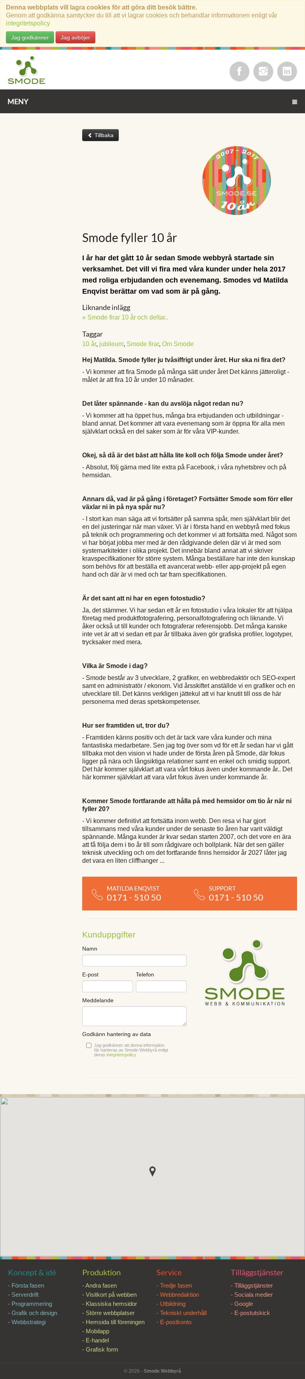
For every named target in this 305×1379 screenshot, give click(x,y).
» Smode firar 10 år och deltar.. (125, 317)
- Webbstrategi (27, 1322)
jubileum (111, 344)
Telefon (145, 974)
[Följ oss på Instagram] (263, 71)
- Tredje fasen (174, 1285)
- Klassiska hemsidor (109, 1303)
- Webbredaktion (177, 1294)
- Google (242, 1303)
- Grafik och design (32, 1312)
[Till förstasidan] (27, 70)
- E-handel (95, 1340)
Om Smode (178, 344)
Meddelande (98, 1000)
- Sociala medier (252, 1294)
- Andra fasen (99, 1285)
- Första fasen (26, 1285)
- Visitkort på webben (109, 1294)
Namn (89, 948)
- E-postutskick (250, 1312)
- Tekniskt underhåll (181, 1312)
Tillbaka (103, 135)
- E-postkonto (173, 1322)
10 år (89, 344)
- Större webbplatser (108, 1312)
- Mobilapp (95, 1331)
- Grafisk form (100, 1349)
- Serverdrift (23, 1294)
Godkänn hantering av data (116, 1034)
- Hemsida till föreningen (113, 1322)
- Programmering (30, 1303)
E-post (90, 974)
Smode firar (143, 344)
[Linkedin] (287, 71)
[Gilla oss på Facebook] (239, 71)
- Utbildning (170, 1303)
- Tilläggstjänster (252, 1285)
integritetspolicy (28, 23)
